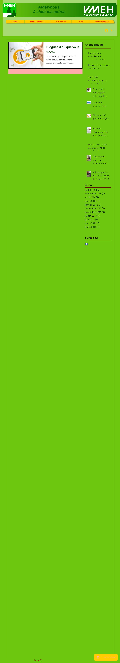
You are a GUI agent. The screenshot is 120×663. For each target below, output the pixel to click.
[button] (60, 21)
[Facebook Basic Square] (86, 244)
